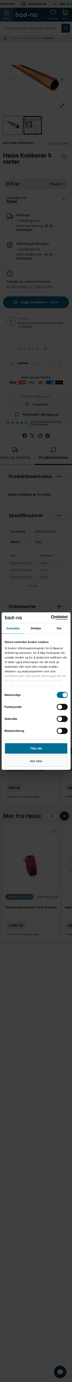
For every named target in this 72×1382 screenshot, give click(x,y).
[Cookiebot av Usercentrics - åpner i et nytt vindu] (51, 617)
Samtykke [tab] (13, 628)
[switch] (62, 707)
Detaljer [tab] (36, 628)
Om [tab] (59, 628)
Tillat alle (36, 748)
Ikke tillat (36, 761)
